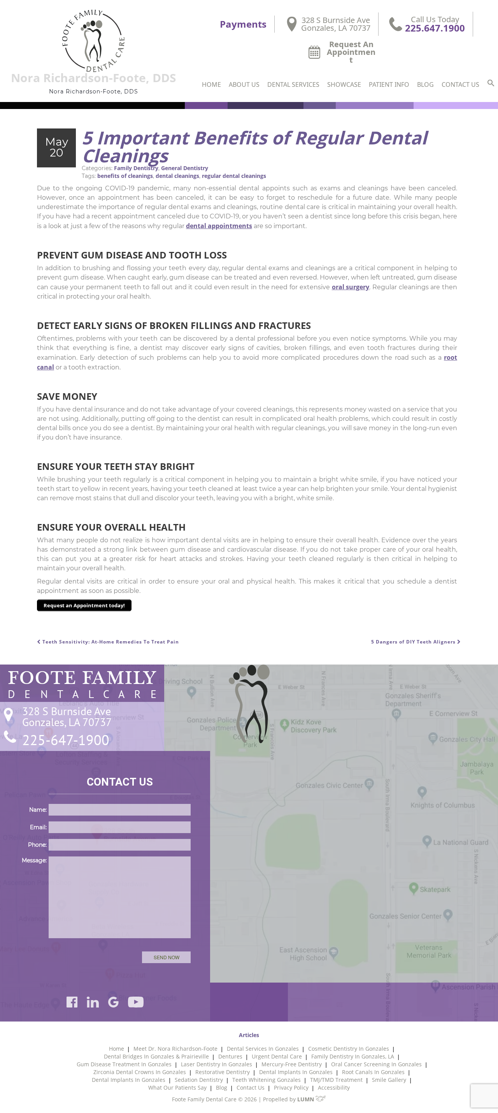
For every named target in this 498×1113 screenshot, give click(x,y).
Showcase (344, 84)
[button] (491, 84)
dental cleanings (177, 175)
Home (211, 84)
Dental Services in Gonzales (263, 1048)
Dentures (230, 1056)
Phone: (37, 844)
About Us (244, 84)
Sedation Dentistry (199, 1079)
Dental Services (293, 84)
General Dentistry (184, 168)
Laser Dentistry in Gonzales (216, 1064)
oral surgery (351, 287)
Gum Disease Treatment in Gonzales (124, 1064)
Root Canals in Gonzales (373, 1072)
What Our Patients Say (177, 1087)
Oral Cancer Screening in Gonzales (376, 1064)
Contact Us (460, 84)
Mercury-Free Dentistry (291, 1064)
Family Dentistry (136, 168)
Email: (38, 827)
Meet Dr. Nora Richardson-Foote (175, 1048)
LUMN (306, 1099)
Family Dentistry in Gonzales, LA (352, 1056)
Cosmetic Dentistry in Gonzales (348, 1048)
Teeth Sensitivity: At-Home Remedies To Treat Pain (110, 641)
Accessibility (334, 1087)
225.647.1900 (435, 28)
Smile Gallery (389, 1079)
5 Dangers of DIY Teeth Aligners (414, 641)
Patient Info (389, 84)
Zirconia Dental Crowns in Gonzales (139, 1072)
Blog (425, 84)
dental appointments (219, 226)
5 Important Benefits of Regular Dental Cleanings (254, 146)
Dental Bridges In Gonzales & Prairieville (156, 1056)
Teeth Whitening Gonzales (266, 1079)
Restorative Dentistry (222, 1072)
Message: (34, 860)
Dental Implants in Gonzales (296, 1072)
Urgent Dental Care (277, 1056)
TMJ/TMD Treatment (336, 1079)
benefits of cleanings (125, 175)
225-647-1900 (65, 740)
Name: (38, 809)
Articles (249, 1035)
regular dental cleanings (234, 175)
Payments (243, 24)
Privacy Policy (291, 1087)
